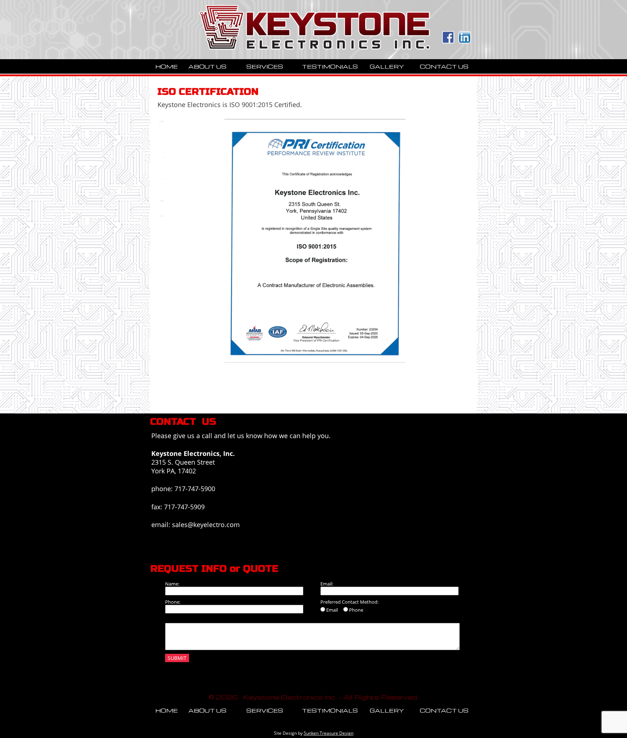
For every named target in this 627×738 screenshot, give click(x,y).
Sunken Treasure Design (328, 733)
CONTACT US (444, 66)
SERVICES (264, 66)
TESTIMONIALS (330, 66)
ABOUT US (207, 66)
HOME (166, 66)
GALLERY (387, 66)
